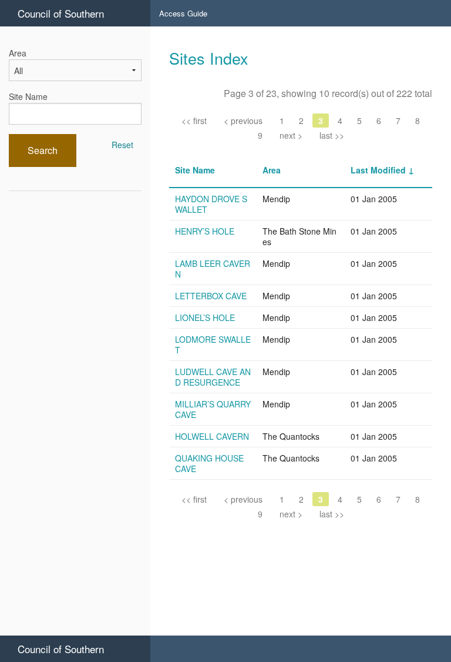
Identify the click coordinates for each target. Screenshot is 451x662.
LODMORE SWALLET (213, 344)
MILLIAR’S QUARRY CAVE (213, 409)
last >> (331, 135)
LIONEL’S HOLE (205, 317)
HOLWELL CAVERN (212, 436)
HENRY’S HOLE (204, 231)
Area (17, 53)
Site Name (28, 96)
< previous (243, 120)
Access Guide (183, 13)
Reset (122, 145)
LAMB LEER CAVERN (212, 269)
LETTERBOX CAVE (211, 296)
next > (291, 135)
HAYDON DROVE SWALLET (211, 204)
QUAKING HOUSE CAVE (209, 463)
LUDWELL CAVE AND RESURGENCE (213, 377)
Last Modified (378, 170)
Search (43, 150)
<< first (194, 120)
